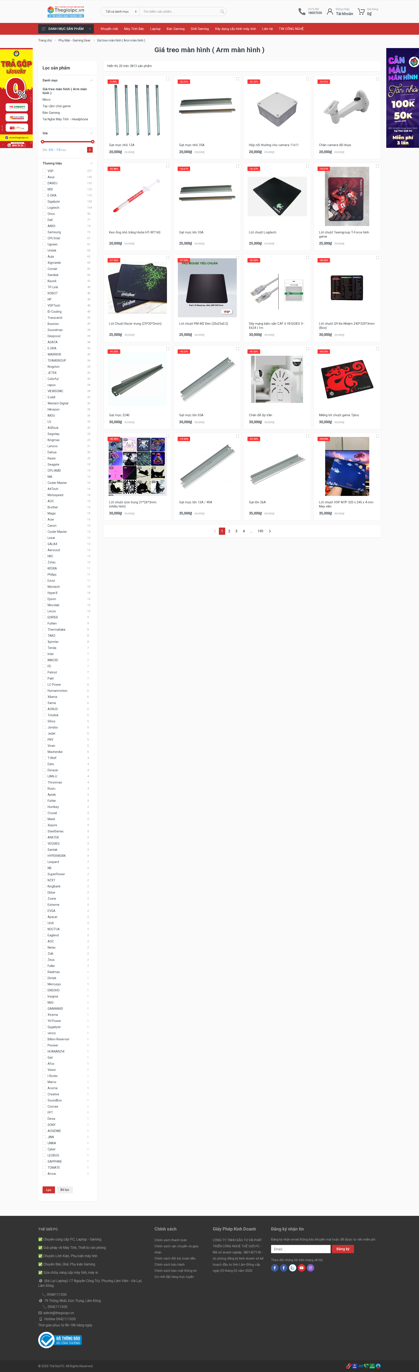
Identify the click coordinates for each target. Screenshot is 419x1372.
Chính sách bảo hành (170, 1265)
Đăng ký (343, 1249)
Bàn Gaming (51, 113)
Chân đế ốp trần (260, 415)
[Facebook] (274, 1268)
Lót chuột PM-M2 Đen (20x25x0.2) (203, 324)
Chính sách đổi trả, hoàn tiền (175, 1258)
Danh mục (50, 80)
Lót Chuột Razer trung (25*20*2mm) (135, 324)
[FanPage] (283, 1268)
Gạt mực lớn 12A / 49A (195, 502)
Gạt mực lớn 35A (191, 232)
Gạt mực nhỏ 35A (191, 145)
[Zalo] (292, 1268)
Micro (47, 100)
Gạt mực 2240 (119, 415)
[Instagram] (310, 1268)
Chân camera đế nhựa (335, 145)
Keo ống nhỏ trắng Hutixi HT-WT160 (134, 232)
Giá (45, 133)
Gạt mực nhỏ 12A (121, 145)
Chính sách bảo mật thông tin (176, 1271)
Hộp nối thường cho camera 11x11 (274, 145)
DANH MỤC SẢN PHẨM (66, 29)
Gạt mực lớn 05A (191, 415)
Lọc (48, 1190)
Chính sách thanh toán (171, 1240)
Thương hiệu (52, 163)
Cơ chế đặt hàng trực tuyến (174, 1277)
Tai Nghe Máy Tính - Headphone (65, 119)
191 (261, 531)
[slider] (42, 141)
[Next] (270, 531)
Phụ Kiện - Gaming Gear (74, 40)
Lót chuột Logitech (262, 232)
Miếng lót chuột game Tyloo (339, 415)
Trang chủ (45, 40)
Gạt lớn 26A (257, 502)
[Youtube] (301, 1268)
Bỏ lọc (64, 1189)
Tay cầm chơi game (57, 106)
